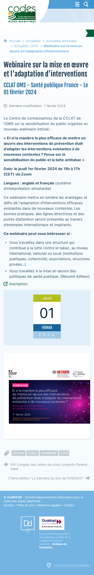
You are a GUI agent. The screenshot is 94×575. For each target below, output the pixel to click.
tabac (32, 453)
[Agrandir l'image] (47, 395)
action (18, 453)
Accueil (15, 41)
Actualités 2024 (26, 46)
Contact (9, 505)
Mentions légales (48, 505)
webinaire (49, 453)
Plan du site (26, 505)
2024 (64, 453)
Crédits (69, 505)
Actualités (33, 41)
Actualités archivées (61, 41)
